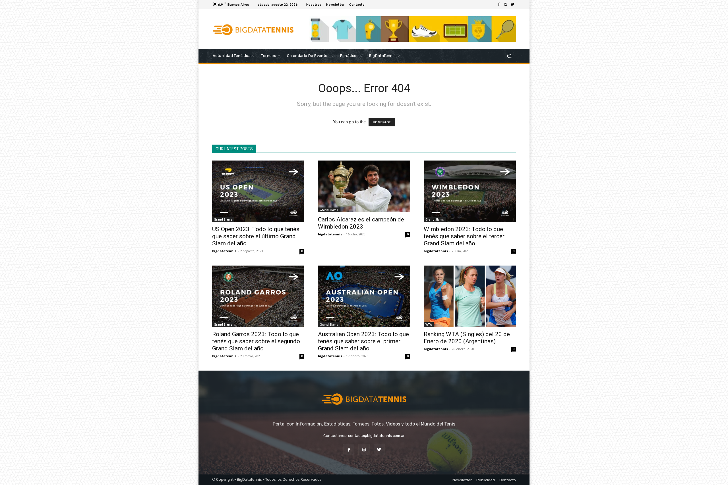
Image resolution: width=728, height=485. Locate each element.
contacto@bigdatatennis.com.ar (376, 435)
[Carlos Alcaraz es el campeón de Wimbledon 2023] (364, 186)
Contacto (507, 480)
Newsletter (462, 480)
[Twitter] (512, 4)
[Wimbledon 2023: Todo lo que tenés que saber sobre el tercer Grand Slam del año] (470, 191)
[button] (509, 56)
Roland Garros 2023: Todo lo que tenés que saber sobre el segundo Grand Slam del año (256, 341)
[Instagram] (505, 4)
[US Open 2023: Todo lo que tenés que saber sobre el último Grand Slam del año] (258, 191)
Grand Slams (223, 219)
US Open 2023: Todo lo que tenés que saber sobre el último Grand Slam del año (255, 236)
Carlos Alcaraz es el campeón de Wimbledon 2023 (361, 223)
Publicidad (485, 480)
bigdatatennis (224, 251)
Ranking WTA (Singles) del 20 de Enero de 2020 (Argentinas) (467, 338)
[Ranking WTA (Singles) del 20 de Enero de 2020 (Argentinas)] (470, 296)
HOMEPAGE (382, 122)
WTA (428, 324)
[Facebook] (498, 4)
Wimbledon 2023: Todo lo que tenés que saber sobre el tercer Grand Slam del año (464, 236)
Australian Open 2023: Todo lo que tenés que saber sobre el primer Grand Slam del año (363, 341)
